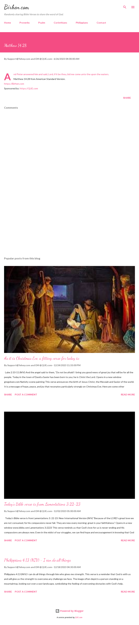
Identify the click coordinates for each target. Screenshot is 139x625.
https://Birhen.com (14, 83)
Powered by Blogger (71, 610)
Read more (128, 394)
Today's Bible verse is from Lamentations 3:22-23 (42, 504)
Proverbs (24, 22)
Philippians (82, 22)
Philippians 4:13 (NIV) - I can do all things (37, 560)
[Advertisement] (69, 222)
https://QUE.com (29, 88)
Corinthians (60, 22)
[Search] (125, 6)
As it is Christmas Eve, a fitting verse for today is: (42, 358)
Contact (101, 22)
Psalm (41, 22)
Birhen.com (16, 7)
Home (7, 22)
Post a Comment (26, 394)
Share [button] (127, 97)
